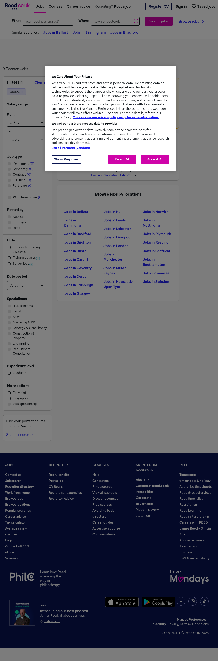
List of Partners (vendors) (71, 148)
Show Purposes (66, 159)
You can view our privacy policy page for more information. (116, 117)
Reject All (122, 159)
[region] (110, 118)
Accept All (155, 159)
